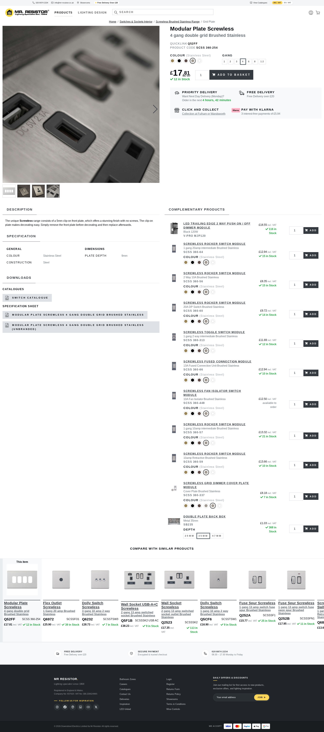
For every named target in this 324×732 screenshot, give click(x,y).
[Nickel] (206, 507)
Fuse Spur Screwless (257, 606)
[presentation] (7, 109)
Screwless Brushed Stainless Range (178, 21)
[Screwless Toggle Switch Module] (174, 343)
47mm (217, 535)
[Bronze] (186, 62)
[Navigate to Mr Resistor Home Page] (27, 13)
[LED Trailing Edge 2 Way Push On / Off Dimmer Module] (174, 230)
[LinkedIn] (80, 707)
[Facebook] (65, 707)
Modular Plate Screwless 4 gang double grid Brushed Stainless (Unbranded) (77, 327)
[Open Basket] (318, 12)
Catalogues (125, 689)
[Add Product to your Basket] (6, 590)
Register (170, 684)
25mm (189, 535)
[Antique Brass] (172, 62)
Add (313, 230)
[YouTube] (88, 707)
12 (262, 61)
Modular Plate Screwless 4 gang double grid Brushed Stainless (77, 314)
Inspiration (125, 704)
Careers (123, 684)
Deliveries (124, 699)
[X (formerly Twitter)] (96, 707)
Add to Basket (234, 74)
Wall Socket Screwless (177, 610)
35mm (203, 535)
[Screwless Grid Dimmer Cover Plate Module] (174, 496)
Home (112, 21)
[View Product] (22, 579)
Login (169, 679)
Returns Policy (173, 694)
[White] (199, 62)
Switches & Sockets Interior (136, 21)
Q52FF (193, 43)
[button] (116, 12)
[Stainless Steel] (192, 62)
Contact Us (125, 694)
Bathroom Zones (128, 679)
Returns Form (173, 689)
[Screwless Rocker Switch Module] (174, 255)
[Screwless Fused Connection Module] (174, 373)
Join (260, 697)
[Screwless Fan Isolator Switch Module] (174, 404)
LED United (125, 709)
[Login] (311, 12)
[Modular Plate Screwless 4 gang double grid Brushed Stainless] (81, 104)
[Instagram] (57, 707)
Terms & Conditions (176, 704)
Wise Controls (173, 709)
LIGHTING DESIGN (92, 12)
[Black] (179, 62)
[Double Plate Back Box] (174, 529)
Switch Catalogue (29, 297)
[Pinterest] (73, 707)
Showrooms (172, 699)
